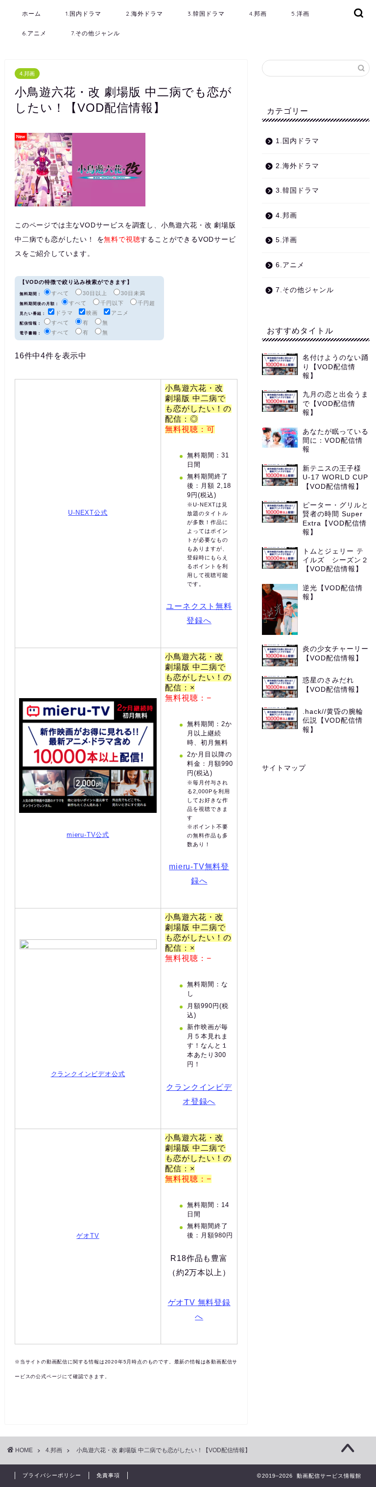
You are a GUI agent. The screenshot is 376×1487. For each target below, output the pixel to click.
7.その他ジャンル (95, 33)
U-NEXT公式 (87, 512)
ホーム (31, 13)
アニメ (120, 313)
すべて (60, 293)
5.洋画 (300, 13)
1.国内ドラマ (83, 13)
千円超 (146, 303)
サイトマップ (284, 768)
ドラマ (64, 313)
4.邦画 (258, 13)
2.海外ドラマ (144, 13)
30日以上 (95, 293)
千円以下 (112, 303)
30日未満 (133, 293)
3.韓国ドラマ (206, 13)
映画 (92, 313)
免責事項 (108, 1475)
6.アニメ (34, 33)
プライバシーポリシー (52, 1475)
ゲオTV (87, 1235)
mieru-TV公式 (88, 834)
